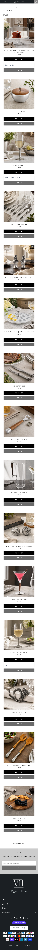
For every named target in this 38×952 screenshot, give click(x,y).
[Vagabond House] (19, 1)
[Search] (31, 1)
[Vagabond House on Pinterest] (20, 918)
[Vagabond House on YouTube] (26, 918)
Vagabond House (15, 946)
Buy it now (19, 70)
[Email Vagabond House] (11, 918)
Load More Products (19, 843)
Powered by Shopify (25, 946)
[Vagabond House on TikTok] (23, 918)
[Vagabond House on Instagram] (17, 918)
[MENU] (1, 1)
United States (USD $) (18, 928)
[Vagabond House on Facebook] (14, 918)
